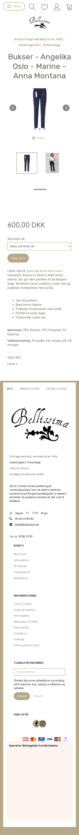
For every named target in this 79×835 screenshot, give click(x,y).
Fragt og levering (24, 609)
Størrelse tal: (16, 239)
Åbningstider (30, 388)
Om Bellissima (56, 388)
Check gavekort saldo (27, 645)
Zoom (40, 138)
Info (10, 388)
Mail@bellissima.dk (27, 524)
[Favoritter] (44, 6)
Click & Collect (22, 603)
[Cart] (69, 6)
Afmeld (38, 696)
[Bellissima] (39, 22)
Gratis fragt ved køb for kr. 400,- (39, 39)
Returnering (21, 627)
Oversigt (19, 639)
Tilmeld (22, 696)
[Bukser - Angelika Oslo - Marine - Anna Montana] (39, 108)
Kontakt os (20, 633)
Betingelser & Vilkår (26, 621)
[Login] (57, 6)
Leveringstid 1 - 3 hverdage (39, 45)
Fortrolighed (21, 615)
